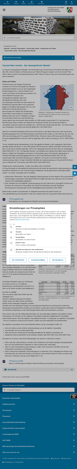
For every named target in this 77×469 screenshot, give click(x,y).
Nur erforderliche (18, 260)
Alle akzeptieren (57, 260)
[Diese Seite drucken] (75, 167)
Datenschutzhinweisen (22, 219)
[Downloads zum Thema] (75, 173)
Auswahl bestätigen (38, 260)
